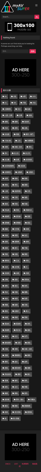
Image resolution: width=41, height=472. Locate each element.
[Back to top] (34, 466)
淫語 (27, 273)
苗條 (16, 349)
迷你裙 (7, 399)
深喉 (6, 279)
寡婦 (25, 185)
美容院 (7, 330)
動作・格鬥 (29, 134)
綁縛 (16, 317)
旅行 (16, 248)
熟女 (6, 292)
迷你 (25, 393)
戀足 (28, 223)
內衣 (6, 128)
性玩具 (7, 210)
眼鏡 (6, 305)
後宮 (6, 204)
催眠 (6, 122)
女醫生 (31, 172)
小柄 (6, 191)
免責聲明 (25, 464)
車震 (25, 387)
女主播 (7, 159)
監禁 (25, 298)
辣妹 (16, 393)
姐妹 (16, 178)
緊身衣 (7, 324)
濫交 (16, 286)
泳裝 (17, 273)
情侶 (17, 210)
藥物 (28, 355)
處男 (25, 362)
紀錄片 (17, 311)
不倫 (24, 103)
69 (6, 96)
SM (15, 103)
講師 (19, 374)
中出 (34, 103)
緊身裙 (18, 324)
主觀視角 (8, 109)
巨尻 (6, 197)
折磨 (27, 229)
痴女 (6, 298)
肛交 (16, 336)
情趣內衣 (29, 210)
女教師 (20, 172)
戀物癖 (7, 223)
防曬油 (32, 399)
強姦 (25, 197)
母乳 (27, 260)
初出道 (7, 134)
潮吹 (6, 286)
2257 (16, 464)
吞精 (6, 147)
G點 (14, 96)
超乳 (6, 387)
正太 (17, 260)
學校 (6, 185)
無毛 (25, 286)
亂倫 (28, 109)
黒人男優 (16, 418)
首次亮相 (17, 412)
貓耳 (16, 380)
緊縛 (25, 317)
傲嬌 (16, 122)
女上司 (27, 153)
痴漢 (16, 298)
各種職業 (30, 140)
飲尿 (6, 412)
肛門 (25, 336)
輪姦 (6, 393)
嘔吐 (30, 147)
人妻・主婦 (8, 115)
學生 (16, 185)
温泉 (16, 279)
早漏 (25, 248)
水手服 (17, 267)
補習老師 (17, 368)
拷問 (16, 235)
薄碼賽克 (17, 355)
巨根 (16, 197)
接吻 (27, 241)
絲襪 (6, 317)
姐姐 (25, 178)
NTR (34, 96)
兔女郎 (26, 122)
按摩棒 (17, 241)
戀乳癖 (18, 216)
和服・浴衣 (18, 147)
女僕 (17, 159)
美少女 (18, 330)
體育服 (29, 412)
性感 (25, 204)
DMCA (7, 464)
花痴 (6, 349)
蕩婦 (6, 355)
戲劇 (6, 229)
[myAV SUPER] (17, 7)
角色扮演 (8, 374)
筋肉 (6, 311)
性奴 (16, 204)
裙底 (6, 368)
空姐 (25, 305)
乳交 (19, 109)
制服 (17, 134)
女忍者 (22, 166)
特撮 (16, 292)
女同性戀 (29, 159)
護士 (28, 374)
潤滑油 (26, 279)
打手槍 (17, 229)
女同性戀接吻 (9, 166)
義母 (6, 336)
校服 (16, 254)
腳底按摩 (8, 343)
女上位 (16, 153)
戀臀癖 (18, 223)
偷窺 (30, 115)
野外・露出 (19, 399)
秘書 (16, 305)
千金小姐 (8, 140)
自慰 (19, 343)
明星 (6, 254)
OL (6, 103)
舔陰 (28, 343)
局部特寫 (17, 191)
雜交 (6, 406)
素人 (27, 311)
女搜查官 (8, 172)
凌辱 (16, 128)
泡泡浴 (7, 273)
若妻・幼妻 (28, 349)
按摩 (6, 241)
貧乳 (25, 380)
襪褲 (28, 368)
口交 (19, 140)
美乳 (28, 324)
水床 (6, 267)
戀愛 (28, 216)
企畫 (20, 115)
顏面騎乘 (27, 406)
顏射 (16, 406)
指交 (25, 235)
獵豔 (25, 292)
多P (6, 153)
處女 (16, 362)
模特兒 (7, 260)
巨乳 (28, 191)
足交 (16, 387)
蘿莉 (6, 362)
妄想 (6, 178)
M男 (24, 96)
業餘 (25, 254)
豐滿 (6, 380)
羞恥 (28, 330)
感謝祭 (7, 216)
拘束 (6, 235)
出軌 (25, 128)
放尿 (6, 248)
